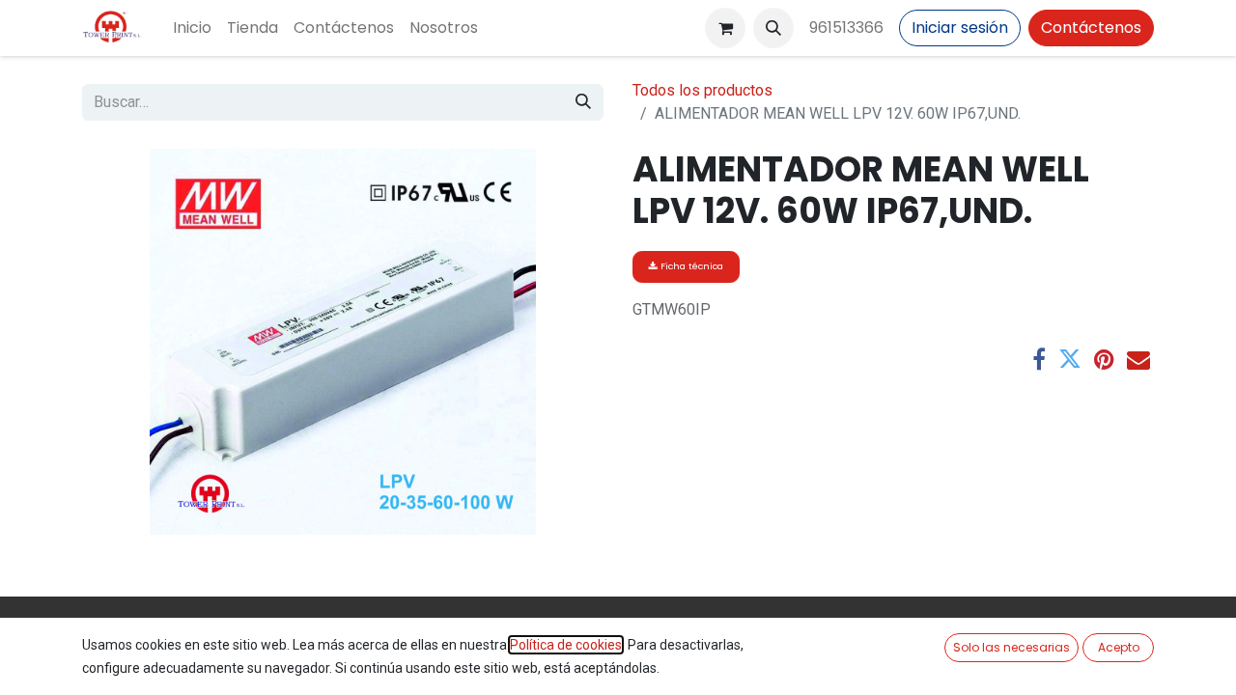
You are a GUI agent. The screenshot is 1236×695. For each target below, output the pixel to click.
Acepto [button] (1118, 647)
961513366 (846, 27)
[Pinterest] (1104, 359)
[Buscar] (583, 102)
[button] (773, 28)
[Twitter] (1070, 359)
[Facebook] (1039, 359)
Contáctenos (1091, 27)
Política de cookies (566, 645)
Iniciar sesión (960, 27)
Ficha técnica (690, 266)
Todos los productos (702, 90)
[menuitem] (192, 28)
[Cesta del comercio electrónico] (725, 28)
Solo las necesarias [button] (1011, 647)
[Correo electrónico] (1138, 359)
